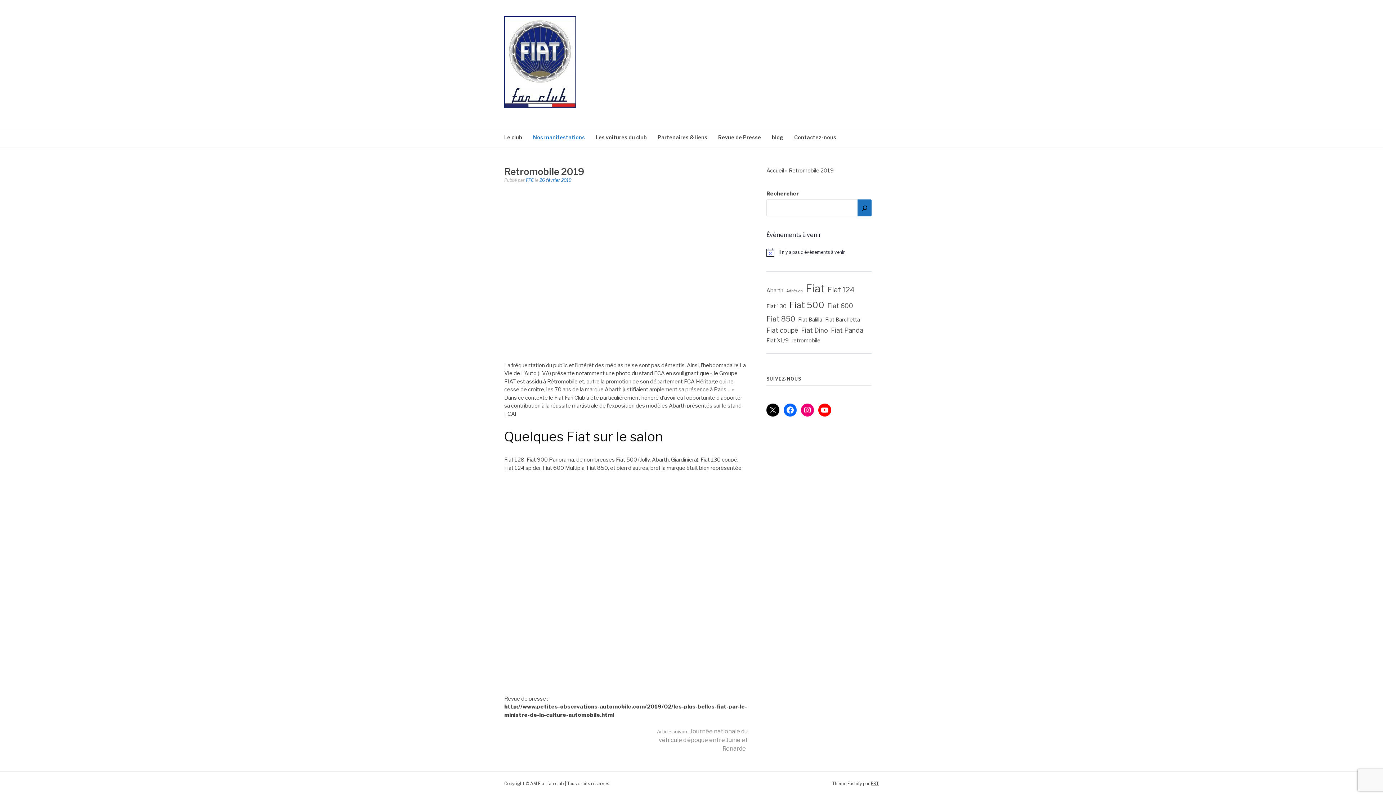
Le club (513, 137)
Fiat (815, 288)
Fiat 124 (841, 289)
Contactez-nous (815, 137)
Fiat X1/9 (777, 340)
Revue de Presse (739, 137)
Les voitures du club (621, 137)
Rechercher (782, 193)
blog (777, 137)
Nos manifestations (559, 137)
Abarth (774, 290)
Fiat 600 (840, 306)
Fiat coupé (782, 330)
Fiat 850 (780, 319)
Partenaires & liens (682, 137)
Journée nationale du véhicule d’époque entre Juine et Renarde (702, 740)
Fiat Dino (814, 330)
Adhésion (794, 291)
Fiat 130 (776, 306)
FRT (875, 783)
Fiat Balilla (810, 319)
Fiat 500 (806, 305)
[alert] (822, 252)
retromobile (806, 340)
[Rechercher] (865, 207)
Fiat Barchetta (842, 319)
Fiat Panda (847, 330)
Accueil (775, 170)
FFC (530, 180)
